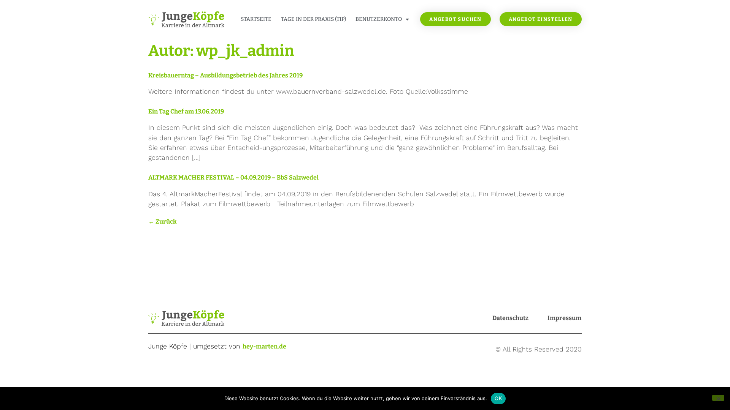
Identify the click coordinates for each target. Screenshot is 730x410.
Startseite (256, 19)
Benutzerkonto (378, 19)
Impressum (564, 318)
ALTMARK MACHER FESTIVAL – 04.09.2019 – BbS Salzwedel (233, 177)
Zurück (162, 221)
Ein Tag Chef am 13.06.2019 (186, 111)
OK (498, 398)
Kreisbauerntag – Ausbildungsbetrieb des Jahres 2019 (225, 75)
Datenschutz (510, 318)
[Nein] (718, 398)
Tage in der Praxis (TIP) (313, 19)
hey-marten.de (264, 346)
